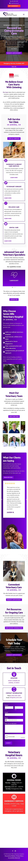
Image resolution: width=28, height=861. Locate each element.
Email (6, 712)
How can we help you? (11, 723)
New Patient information (14, 628)
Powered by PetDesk (10, 856)
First (6, 709)
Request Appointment (14, 10)
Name (7, 705)
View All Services (13, 138)
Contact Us (14, 299)
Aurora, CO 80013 (14, 682)
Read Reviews (8, 477)
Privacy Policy (19, 856)
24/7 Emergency (13, 6)
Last (15, 709)
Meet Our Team (14, 416)
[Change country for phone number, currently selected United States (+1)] (6, 720)
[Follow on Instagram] (15, 851)
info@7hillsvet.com (15, 3)
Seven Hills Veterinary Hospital (13, 37)
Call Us (14, 66)
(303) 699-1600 (14, 1)
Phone (6, 718)
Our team (5, 92)
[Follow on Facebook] (13, 851)
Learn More (14, 177)
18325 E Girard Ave (14, 680)
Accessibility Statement (14, 858)
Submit (8, 743)
